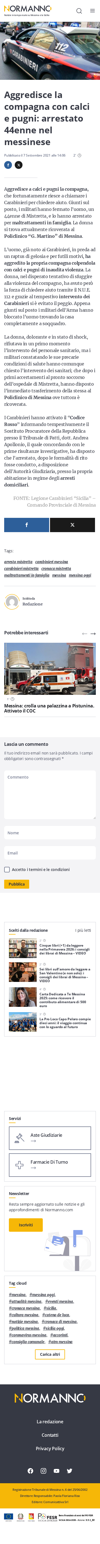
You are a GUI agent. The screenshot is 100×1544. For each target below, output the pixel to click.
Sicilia (51, 1308)
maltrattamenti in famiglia (26, 575)
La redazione (50, 1422)
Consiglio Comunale (28, 1342)
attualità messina (26, 1301)
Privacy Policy (50, 1448)
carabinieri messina (51, 562)
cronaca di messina (60, 1321)
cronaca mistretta (56, 568)
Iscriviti (26, 1225)
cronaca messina (26, 1308)
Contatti (50, 1435)
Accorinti (60, 1335)
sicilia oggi (55, 1328)
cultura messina (25, 1315)
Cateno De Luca (57, 1315)
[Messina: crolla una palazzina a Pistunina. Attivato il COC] (50, 669)
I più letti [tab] (83, 930)
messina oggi (80, 575)
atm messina (62, 1342)
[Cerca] (79, 11)
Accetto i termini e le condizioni (41, 869)
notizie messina (25, 1321)
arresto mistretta (18, 562)
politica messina (25, 1328)
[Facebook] (26, 525)
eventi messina (60, 1301)
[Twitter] (72, 525)
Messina (59, 575)
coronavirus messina (29, 1335)
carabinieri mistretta (21, 568)
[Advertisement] (50, 1076)
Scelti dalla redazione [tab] (28, 930)
